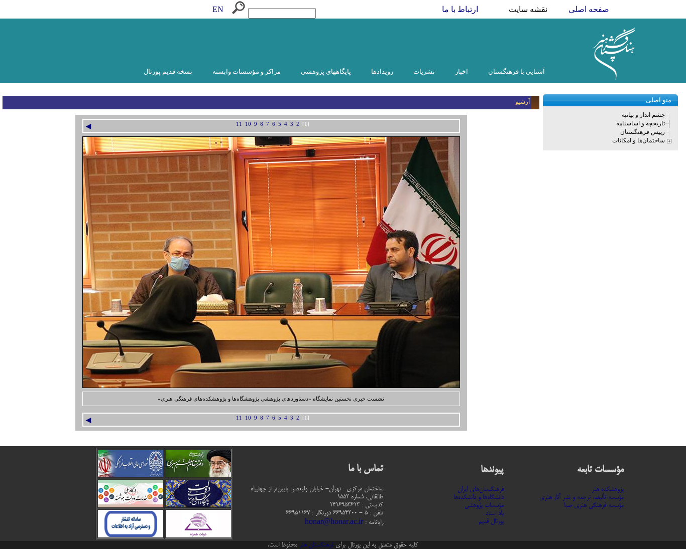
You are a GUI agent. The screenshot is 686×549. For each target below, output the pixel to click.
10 (248, 124)
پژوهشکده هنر (608, 489)
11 (239, 124)
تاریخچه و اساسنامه (640, 123)
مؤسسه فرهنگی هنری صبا (594, 505)
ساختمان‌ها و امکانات (638, 140)
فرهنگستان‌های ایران (481, 489)
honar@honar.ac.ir (334, 522)
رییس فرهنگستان (642, 131)
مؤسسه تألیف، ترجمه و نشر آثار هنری (581, 497)
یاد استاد (495, 513)
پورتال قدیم (491, 521)
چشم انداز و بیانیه (643, 114)
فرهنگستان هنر (315, 545)
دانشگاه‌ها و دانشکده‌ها (478, 497)
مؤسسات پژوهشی (484, 505)
